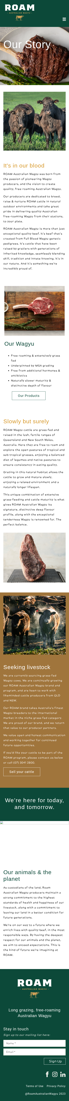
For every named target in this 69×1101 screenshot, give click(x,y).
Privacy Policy (56, 1086)
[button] (64, 19)
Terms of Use (34, 1086)
